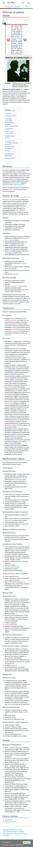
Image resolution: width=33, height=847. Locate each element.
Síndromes (6, 835)
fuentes (13, 38)
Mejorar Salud (13, 829)
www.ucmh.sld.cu (9, 822)
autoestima (8, 335)
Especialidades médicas (10, 831)
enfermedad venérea (20, 479)
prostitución (9, 520)
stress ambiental (19, 210)
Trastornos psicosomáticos (12, 567)
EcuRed (11, 2)
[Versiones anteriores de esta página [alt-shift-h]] (25, 20)
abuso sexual (20, 184)
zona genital (23, 478)
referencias (19, 38)
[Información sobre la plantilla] (31, 57)
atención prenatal (9, 403)
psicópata (13, 665)
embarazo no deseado (17, 286)
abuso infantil (13, 189)
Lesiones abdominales (11, 624)
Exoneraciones (19, 845)
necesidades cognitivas (11, 331)
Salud (20, 829)
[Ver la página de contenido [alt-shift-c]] (3, 20)
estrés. (16, 274)
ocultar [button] (13, 110)
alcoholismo (23, 263)
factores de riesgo (10, 199)
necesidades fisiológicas (18, 329)
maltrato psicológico (8, 184)
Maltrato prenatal (9, 387)
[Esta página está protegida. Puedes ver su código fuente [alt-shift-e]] (22, 20)
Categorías (6, 829)
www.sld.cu (8, 820)
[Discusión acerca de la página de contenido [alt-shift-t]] (7, 20)
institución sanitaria (11, 425)
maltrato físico (16, 183)
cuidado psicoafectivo (11, 320)
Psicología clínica (8, 833)
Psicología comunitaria (20, 833)
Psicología (21, 831)
